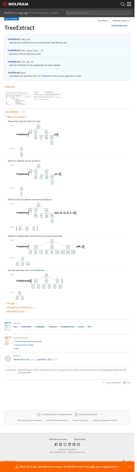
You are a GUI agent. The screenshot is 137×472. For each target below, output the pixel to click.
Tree (25, 92)
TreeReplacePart (18, 95)
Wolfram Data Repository (57, 420)
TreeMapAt (40, 326)
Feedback (114, 382)
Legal (60, 449)
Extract (81, 326)
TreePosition (22, 94)
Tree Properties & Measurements (28, 341)
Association (46, 97)
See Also (102, 20)
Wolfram (12, 461)
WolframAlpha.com (58, 452)
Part (35, 98)
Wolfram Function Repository (30, 420)
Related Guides (120, 20)
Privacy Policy (70, 449)
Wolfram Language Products (105, 420)
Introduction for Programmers (57, 414)
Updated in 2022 (47, 359)
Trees (17, 348)
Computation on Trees (24, 345)
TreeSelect (36, 92)
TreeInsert (13, 95)
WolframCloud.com (76, 452)
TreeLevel (7, 104)
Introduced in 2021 (24, 359)
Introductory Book (88, 414)
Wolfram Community (58, 439)
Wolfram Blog (80, 439)
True (52, 92)
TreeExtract (14, 39)
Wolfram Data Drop (81, 420)
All (6, 101)
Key (6, 103)
